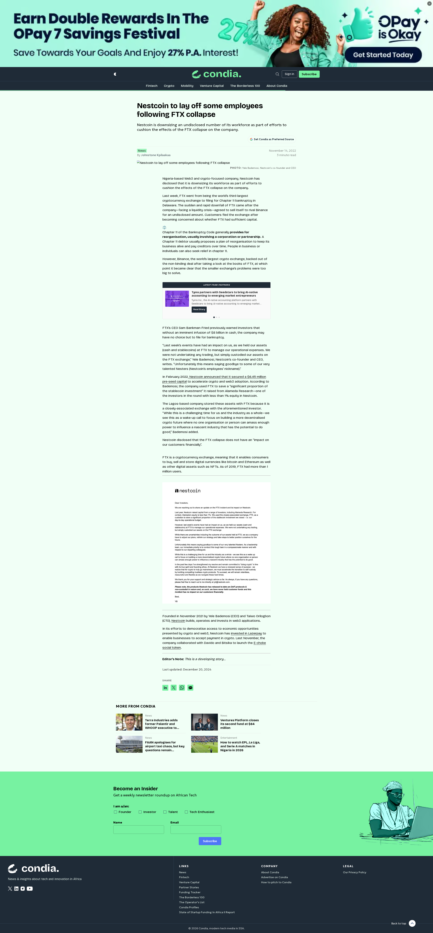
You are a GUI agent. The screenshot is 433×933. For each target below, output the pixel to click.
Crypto (169, 86)
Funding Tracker (189, 892)
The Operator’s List (191, 902)
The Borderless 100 (245, 86)
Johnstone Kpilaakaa (155, 155)
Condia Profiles (189, 907)
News (142, 151)
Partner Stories (189, 887)
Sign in (289, 74)
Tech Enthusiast (201, 812)
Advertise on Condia (274, 877)
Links (184, 866)
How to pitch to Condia (276, 882)
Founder (125, 812)
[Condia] (216, 74)
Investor (149, 812)
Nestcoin (178, 621)
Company (269, 866)
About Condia (276, 86)
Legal (348, 866)
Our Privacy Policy (354, 872)
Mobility (187, 86)
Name (117, 822)
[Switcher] (115, 74)
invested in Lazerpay (246, 633)
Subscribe (309, 74)
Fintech (151, 86)
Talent (173, 812)
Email (174, 822)
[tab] (214, 317)
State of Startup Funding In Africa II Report (207, 912)
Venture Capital (212, 86)
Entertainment (228, 737)
